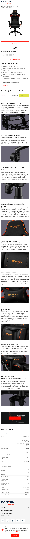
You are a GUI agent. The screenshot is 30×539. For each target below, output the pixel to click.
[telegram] (23, 520)
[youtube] (2, 520)
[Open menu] (28, 2)
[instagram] (13, 520)
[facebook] (7, 520)
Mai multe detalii (20, 532)
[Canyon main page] (6, 2)
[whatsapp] (18, 520)
